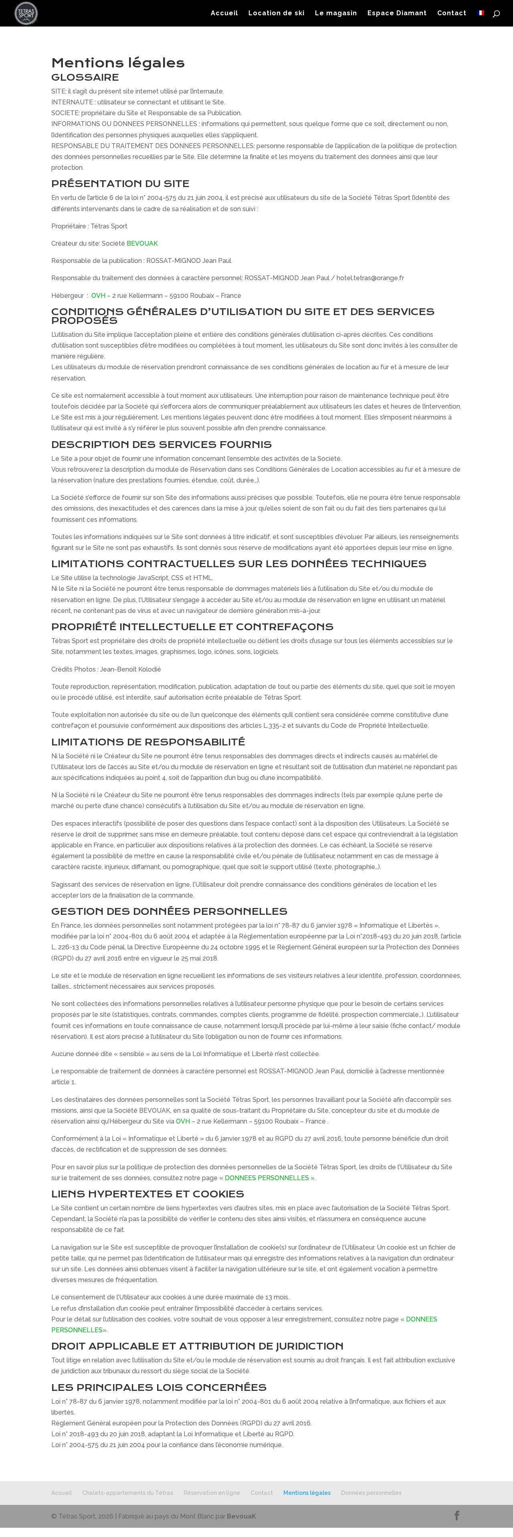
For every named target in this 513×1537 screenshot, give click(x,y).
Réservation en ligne (212, 1493)
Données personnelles (371, 1493)
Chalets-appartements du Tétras (127, 1493)
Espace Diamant (397, 13)
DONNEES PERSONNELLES (267, 1178)
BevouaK (241, 1516)
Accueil (224, 13)
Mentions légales (307, 1493)
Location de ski (276, 13)
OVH (98, 295)
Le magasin (336, 13)
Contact (452, 13)
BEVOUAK (142, 243)
